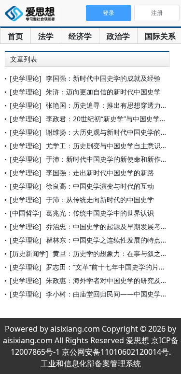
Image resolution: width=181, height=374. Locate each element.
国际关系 (160, 36)
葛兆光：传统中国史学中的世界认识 (100, 213)
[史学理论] (26, 78)
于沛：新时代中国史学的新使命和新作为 (106, 159)
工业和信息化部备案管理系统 (91, 363)
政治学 (118, 36)
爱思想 (32, 14)
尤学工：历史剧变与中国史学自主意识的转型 (113, 145)
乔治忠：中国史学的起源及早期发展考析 (106, 226)
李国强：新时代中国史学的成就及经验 (103, 78)
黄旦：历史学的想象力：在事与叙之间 (110, 253)
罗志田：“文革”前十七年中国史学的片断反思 (112, 266)
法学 (46, 36)
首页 (15, 36)
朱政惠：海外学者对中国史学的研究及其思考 (113, 280)
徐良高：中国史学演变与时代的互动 (100, 186)
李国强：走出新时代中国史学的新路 (100, 172)
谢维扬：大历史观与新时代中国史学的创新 (110, 132)
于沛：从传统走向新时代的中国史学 (100, 199)
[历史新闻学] (29, 253)
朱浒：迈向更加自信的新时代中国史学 (103, 91)
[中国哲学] (26, 213)
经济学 (80, 36)
